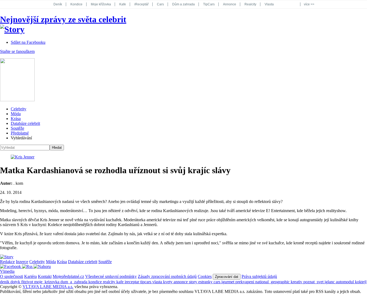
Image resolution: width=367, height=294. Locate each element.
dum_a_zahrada (74, 282)
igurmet (228, 282)
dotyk (15, 282)
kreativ (297, 282)
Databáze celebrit (25, 123)
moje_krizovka (47, 282)
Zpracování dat (226, 277)
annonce (181, 282)
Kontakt (45, 276)
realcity (109, 282)
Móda (16, 113)
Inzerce (22, 261)
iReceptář (141, 4)
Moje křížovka (101, 4)
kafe (120, 282)
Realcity (250, 4)
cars (217, 282)
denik (5, 282)
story (193, 282)
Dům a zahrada (183, 4)
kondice (95, 282)
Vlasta (269, 4)
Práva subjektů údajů (259, 276)
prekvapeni (245, 282)
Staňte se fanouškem (17, 51)
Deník (57, 4)
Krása (16, 118)
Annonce (229, 4)
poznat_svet (314, 282)
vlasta (157, 282)
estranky (206, 282)
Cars (160, 4)
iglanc (330, 282)
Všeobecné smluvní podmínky (111, 276)
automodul (345, 282)
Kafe (122, 4)
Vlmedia (7, 271)
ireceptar (132, 282)
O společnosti (11, 276)
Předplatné (20, 133)
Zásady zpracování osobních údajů (167, 276)
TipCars (209, 4)
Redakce (7, 261)
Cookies (205, 276)
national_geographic (273, 282)
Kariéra (30, 276)
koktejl (360, 282)
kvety (168, 282)
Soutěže (17, 128)
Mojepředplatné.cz (68, 276)
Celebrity (18, 109)
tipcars (146, 282)
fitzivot (27, 282)
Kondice (76, 4)
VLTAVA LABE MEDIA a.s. (48, 286)
